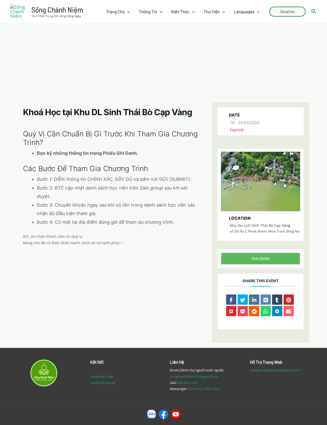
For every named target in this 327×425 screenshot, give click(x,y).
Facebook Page (101, 376)
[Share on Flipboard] (231, 311)
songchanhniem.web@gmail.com (275, 370)
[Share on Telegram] (277, 311)
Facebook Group (102, 382)
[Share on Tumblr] (277, 299)
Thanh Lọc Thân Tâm (204, 388)
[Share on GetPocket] (243, 311)
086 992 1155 (187, 382)
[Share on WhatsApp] (266, 311)
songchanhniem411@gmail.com (194, 376)
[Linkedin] (254, 299)
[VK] (266, 299)
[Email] (289, 311)
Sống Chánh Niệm (57, 9)
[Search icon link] (314, 11)
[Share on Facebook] (231, 299)
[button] (260, 258)
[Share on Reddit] (254, 311)
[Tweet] (243, 299)
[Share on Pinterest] (289, 299)
